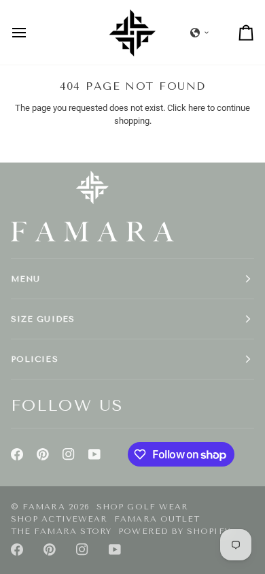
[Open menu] (31, 32)
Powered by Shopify (174, 531)
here (196, 108)
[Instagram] (69, 454)
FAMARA (43, 506)
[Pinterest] (43, 454)
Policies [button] (34, 359)
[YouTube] (94, 454)
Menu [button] (25, 279)
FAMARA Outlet (157, 519)
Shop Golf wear (142, 506)
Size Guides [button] (43, 319)
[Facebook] (17, 454)
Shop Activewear (59, 519)
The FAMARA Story (61, 531)
